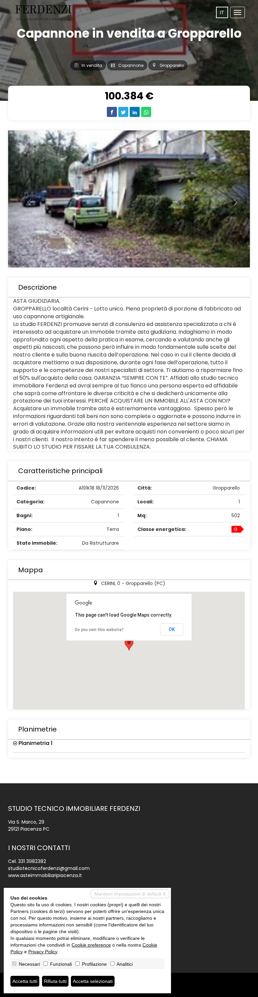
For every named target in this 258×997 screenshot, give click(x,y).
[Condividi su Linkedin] (135, 112)
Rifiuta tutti (55, 981)
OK (172, 629)
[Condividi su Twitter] (123, 112)
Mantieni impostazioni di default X (130, 894)
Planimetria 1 (34, 743)
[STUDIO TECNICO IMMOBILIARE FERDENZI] (43, 13)
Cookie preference (91, 945)
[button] (26, 198)
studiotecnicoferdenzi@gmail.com (49, 868)
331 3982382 (32, 861)
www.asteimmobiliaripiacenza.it (45, 875)
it (222, 12)
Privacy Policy (42, 951)
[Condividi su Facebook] (112, 112)
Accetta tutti (24, 981)
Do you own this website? (99, 629)
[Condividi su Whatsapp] (146, 112)
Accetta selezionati (93, 981)
